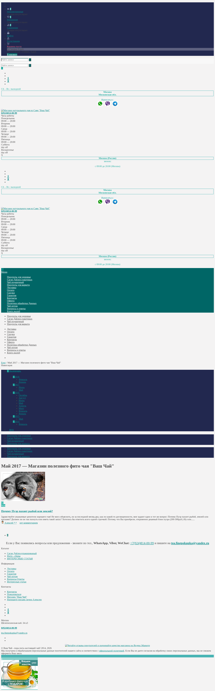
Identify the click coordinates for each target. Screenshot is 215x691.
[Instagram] (8, 84)
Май (21, 390)
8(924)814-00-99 (9, 113)
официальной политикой (111, 650)
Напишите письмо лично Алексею (24, 599)
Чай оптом (12, 306)
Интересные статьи (16, 582)
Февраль (23, 379)
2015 (17, 416)
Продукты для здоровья (19, 277)
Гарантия (11, 295)
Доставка (11, 287)
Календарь (15, 371)
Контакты (12, 298)
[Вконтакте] (8, 73)
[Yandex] (8, 78)
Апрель (22, 406)
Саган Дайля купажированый (22, 553)
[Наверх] (2, 656)
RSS (11, 430)
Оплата (10, 290)
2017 (17, 384)
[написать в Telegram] (115, 105)
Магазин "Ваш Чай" (17, 597)
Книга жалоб (13, 311)
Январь (22, 382)
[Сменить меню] (8, 6)
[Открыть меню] (8, 3)
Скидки (11, 293)
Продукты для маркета (18, 285)
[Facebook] (8, 76)
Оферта (10, 300)
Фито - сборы (13, 556)
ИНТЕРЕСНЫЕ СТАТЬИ (20, 558)
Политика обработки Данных (22, 303)
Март (21, 408)
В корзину (12, 54)
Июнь (22, 387)
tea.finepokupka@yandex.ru (190, 543)
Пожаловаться (14, 594)
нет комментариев (29, 523)
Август (22, 398)
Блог (3, 362)
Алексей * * (11, 523)
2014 (17, 421)
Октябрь (23, 395)
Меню (4, 272)
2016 (17, 392)
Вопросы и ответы (16, 308)
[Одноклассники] (8, 81)
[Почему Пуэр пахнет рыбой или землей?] (23, 500)
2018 (17, 377)
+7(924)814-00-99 (142, 543)
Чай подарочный (15, 282)
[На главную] (2, 269)
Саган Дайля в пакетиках (19, 279)
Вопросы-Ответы (15, 579)
